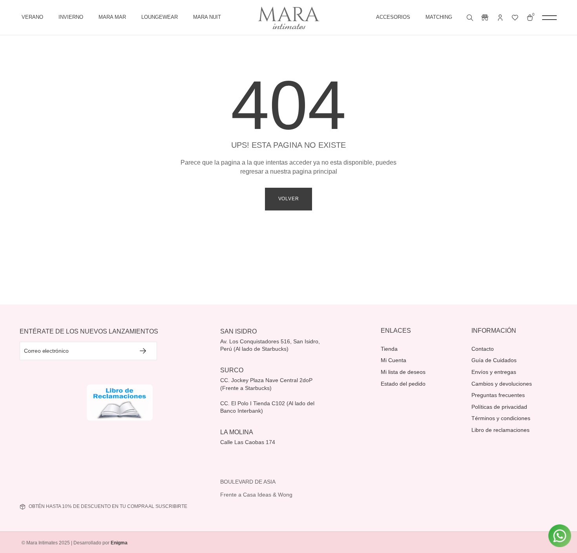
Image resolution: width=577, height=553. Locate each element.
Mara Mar (112, 17)
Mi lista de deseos (403, 372)
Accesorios (393, 17)
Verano (32, 17)
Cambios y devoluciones (501, 384)
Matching (438, 17)
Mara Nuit (207, 17)
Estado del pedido (403, 384)
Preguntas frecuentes (498, 395)
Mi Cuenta (393, 360)
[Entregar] (143, 351)
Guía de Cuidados (494, 360)
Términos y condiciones (500, 418)
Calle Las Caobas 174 (248, 442)
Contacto (482, 349)
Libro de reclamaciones (500, 430)
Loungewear (159, 17)
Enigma (119, 543)
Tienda (389, 349)
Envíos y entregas (493, 372)
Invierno (70, 17)
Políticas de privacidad (499, 407)
